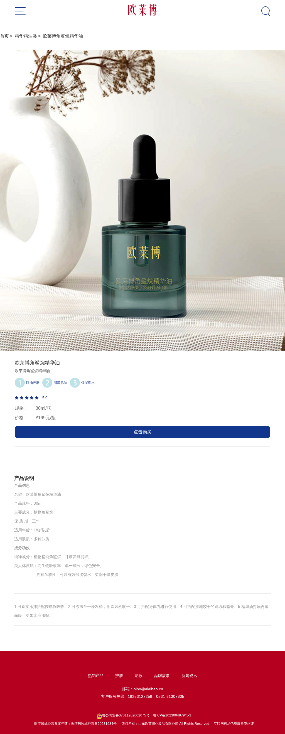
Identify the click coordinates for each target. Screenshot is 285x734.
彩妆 (138, 675)
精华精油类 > (29, 36)
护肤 (119, 675)
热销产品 (96, 675)
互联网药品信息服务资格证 (234, 724)
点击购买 (142, 431)
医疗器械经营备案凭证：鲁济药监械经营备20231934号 (75, 724)
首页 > (7, 36)
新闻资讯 (189, 675)
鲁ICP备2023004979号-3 (172, 715)
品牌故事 (162, 675)
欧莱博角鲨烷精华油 (63, 36)
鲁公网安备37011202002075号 (126, 715)
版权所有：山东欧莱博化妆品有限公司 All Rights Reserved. (166, 724)
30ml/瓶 (43, 408)
